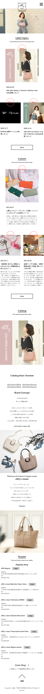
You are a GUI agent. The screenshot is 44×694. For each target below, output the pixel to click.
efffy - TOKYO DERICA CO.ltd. (22, 688)
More (22, 147)
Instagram (22, 506)
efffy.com (22, 7)
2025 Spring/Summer (29, 384)
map (15, 568)
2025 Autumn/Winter (14, 384)
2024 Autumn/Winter (14, 387)
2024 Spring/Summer (29, 387)
